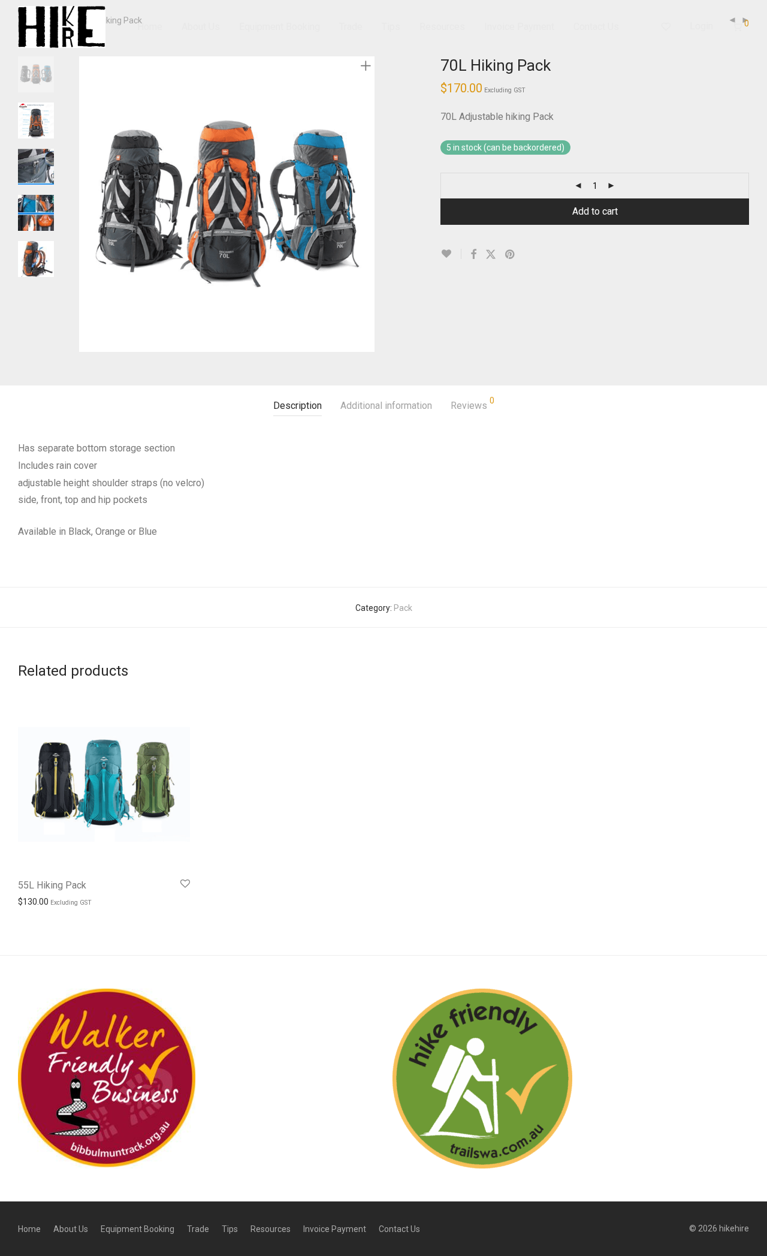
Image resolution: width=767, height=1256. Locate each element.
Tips (391, 26)
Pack (403, 608)
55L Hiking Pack (52, 885)
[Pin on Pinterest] (510, 255)
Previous (86, 204)
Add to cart (595, 211)
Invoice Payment (519, 26)
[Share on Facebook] (473, 255)
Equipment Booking (279, 26)
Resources (442, 26)
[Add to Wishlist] (450, 254)
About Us (201, 26)
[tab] (297, 406)
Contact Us (596, 26)
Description (297, 405)
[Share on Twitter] (490, 255)
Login (701, 26)
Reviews (472, 403)
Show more (34, 901)
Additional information (386, 405)
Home (149, 26)
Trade (351, 26)
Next (368, 204)
